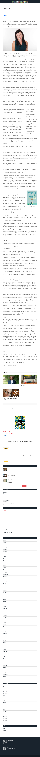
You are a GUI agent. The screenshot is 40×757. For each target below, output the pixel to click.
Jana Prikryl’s (11, 475)
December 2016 (5, 633)
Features (4, 698)
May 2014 (4, 678)
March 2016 (4, 649)
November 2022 (5, 549)
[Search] (36, 2)
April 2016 (4, 647)
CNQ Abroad (5, 691)
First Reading (5, 700)
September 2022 (5, 553)
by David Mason (10, 482)
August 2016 (4, 640)
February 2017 (5, 629)
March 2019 (4, 588)
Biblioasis (6, 26)
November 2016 (5, 635)
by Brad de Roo (7, 8)
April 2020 (4, 578)
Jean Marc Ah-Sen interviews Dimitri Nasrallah (28, 385)
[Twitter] (3, 15)
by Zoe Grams (10, 471)
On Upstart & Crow (5, 492)
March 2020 (4, 579)
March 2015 (4, 663)
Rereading (4, 707)
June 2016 (4, 644)
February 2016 (5, 651)
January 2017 (5, 631)
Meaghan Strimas (6, 517)
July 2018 (4, 599)
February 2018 (5, 608)
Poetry (4, 704)
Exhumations (5, 697)
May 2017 (4, 624)
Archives (4, 686)
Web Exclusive (5, 722)
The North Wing (5, 716)
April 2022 (4, 560)
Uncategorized (5, 718)
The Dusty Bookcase (6, 714)
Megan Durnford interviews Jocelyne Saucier (10, 399)
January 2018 (5, 610)
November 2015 (5, 654)
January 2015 (5, 667)
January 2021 (5, 572)
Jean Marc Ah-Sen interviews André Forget (11, 384)
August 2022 (4, 554)
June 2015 (4, 658)
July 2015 (4, 656)
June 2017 (4, 622)
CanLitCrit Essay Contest (6, 689)
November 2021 (5, 563)
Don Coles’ (8, 511)
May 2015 (4, 660)
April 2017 (4, 626)
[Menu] (4, 2)
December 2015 (5, 653)
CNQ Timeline (5, 693)
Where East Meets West (6, 500)
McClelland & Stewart (7, 21)
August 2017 (4, 619)
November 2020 (5, 574)
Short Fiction (4, 711)
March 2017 (4, 628)
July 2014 (4, 676)
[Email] (6, 15)
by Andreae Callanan (11, 477)
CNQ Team (5, 11)
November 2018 (5, 592)
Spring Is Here (10, 480)
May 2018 (4, 603)
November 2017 (5, 613)
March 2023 (4, 542)
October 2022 (5, 551)
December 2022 (5, 547)
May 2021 (4, 567)
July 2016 (4, 642)
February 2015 (5, 665)
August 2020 (4, 576)
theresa (5, 510)
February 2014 (5, 679)
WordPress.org (5, 733)
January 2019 (5, 590)
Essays (4, 695)
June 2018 (4, 601)
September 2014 (5, 674)
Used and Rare (5, 720)
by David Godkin (6, 513)
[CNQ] (20, 1)
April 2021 (4, 569)
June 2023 (4, 540)
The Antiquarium (5, 713)
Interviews (35, 11)
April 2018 (4, 604)
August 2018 (4, 597)
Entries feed (4, 730)
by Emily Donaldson (7, 529)
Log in (4, 728)
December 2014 (5, 669)
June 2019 (4, 583)
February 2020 (5, 581)
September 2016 (5, 638)
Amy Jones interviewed (9, 6)
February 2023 (5, 544)
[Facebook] (5, 15)
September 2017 (5, 617)
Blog (3, 688)
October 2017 (5, 615)
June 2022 (4, 558)
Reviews (4, 709)
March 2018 (4, 606)
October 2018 (5, 594)
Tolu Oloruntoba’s (8, 503)
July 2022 (4, 556)
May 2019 (4, 585)
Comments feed (5, 732)
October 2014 (5, 672)
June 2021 (4, 565)
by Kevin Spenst (5, 504)
